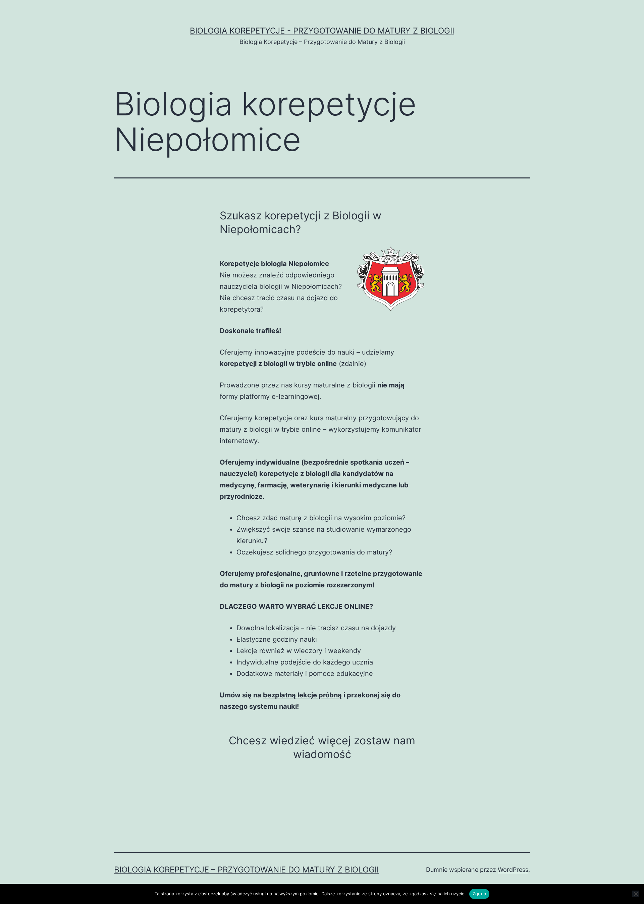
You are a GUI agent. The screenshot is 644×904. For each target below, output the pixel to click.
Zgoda (479, 893)
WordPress (513, 869)
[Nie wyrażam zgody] (635, 894)
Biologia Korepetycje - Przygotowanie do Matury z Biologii (322, 31)
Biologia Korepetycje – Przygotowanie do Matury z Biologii (246, 869)
